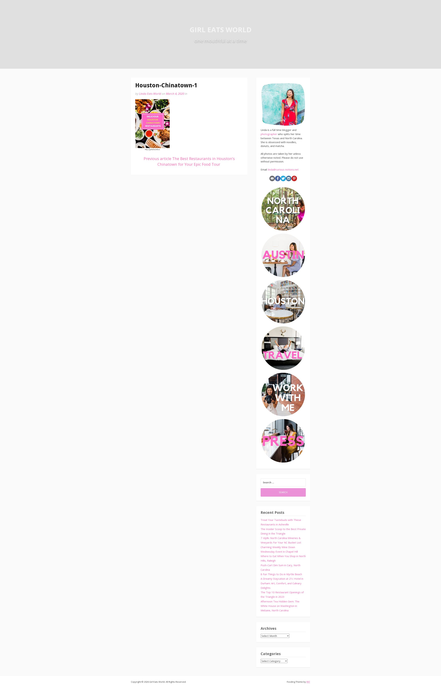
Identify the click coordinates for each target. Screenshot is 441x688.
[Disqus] (189, 229)
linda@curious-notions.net (283, 169)
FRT (308, 681)
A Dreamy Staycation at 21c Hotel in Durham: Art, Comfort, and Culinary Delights (282, 583)
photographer (269, 134)
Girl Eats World (221, 29)
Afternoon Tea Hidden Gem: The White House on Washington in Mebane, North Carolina (280, 606)
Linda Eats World (150, 94)
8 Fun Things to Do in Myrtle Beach (281, 574)
